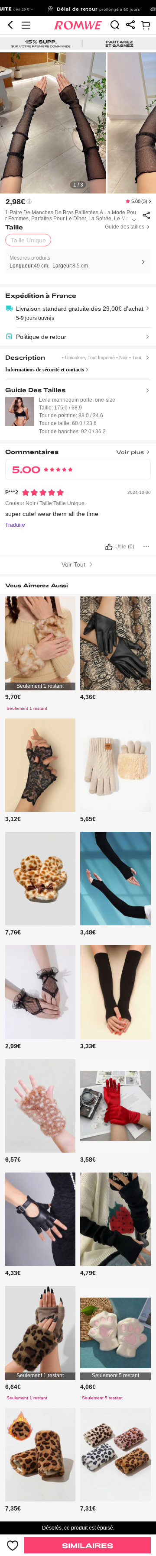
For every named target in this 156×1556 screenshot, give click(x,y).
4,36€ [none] (88, 696)
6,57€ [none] (13, 1159)
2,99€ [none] (13, 1046)
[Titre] (78, 450)
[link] (78, 8)
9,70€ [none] (13, 696)
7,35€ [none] (13, 1508)
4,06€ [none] (88, 1386)
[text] (78, 123)
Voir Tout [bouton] (74, 564)
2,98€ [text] (15, 202)
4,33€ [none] (13, 1272)
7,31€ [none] (88, 1508)
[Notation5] (43, 492)
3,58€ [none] (88, 1159)
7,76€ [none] (13, 932)
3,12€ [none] (13, 818)
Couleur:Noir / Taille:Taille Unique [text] (44, 503)
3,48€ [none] (88, 932)
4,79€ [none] (88, 1272)
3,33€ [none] (88, 1046)
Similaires (87, 1545)
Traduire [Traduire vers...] (15, 525)
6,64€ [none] (13, 1386)
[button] (10, 25)
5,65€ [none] (88, 818)
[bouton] (78, 549)
